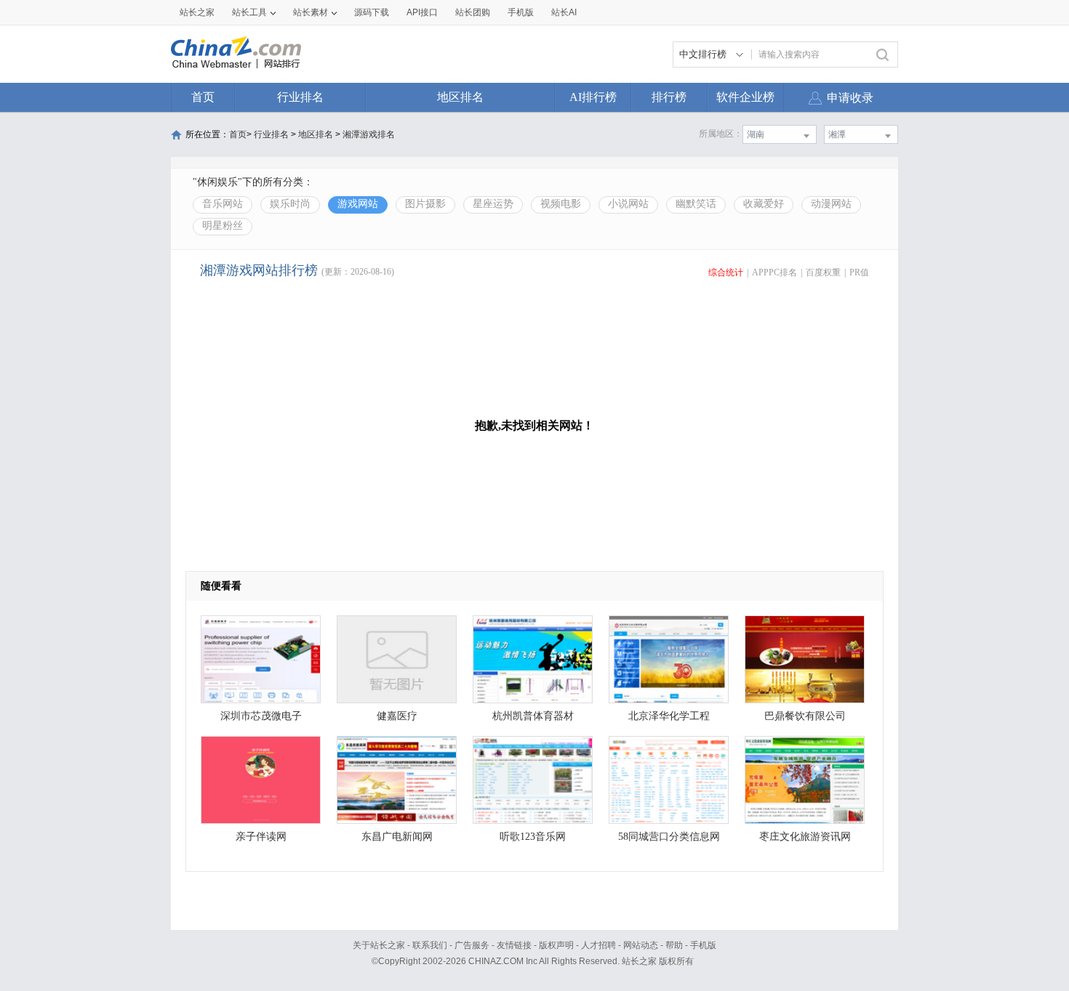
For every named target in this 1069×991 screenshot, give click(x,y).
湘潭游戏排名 (369, 134)
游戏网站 (357, 203)
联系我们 (429, 945)
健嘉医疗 (397, 716)
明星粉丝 (222, 225)
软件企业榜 (745, 97)
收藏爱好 (763, 203)
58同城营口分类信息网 (669, 836)
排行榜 (669, 97)
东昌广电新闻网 (397, 836)
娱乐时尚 (290, 203)
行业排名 (300, 97)
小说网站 (628, 203)
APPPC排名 (774, 272)
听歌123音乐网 (533, 836)
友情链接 (514, 945)
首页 (203, 97)
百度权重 (823, 272)
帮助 (674, 945)
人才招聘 (598, 945)
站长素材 (310, 12)
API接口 (422, 12)
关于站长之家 (379, 945)
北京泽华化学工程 (669, 716)
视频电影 (560, 203)
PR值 (859, 272)
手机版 (703, 945)
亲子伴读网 (261, 836)
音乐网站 (222, 203)
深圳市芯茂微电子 (261, 716)
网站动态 (640, 945)
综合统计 (725, 272)
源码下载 (371, 12)
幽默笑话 (696, 203)
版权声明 (556, 945)
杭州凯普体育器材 (533, 716)
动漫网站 (831, 203)
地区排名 (460, 97)
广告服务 (472, 945)
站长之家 (197, 12)
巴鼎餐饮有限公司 (805, 716)
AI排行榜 (593, 97)
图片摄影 (425, 203)
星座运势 (493, 203)
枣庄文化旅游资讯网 (805, 836)
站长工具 (249, 12)
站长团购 (472, 12)
